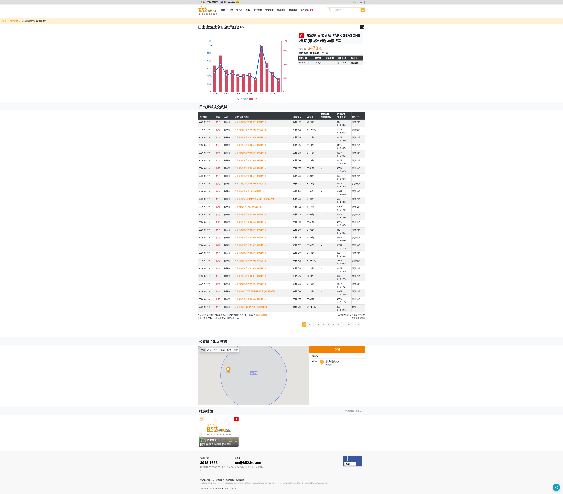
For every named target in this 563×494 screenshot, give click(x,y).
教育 (209, 349)
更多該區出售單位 (353, 410)
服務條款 (240, 479)
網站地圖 (230, 479)
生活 (216, 349)
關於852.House (207, 479)
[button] (223, 10)
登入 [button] (354, 2)
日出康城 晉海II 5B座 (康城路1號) (250, 191)
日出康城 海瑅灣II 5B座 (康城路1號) (251, 121)
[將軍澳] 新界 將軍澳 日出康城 (215, 444)
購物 (223, 349)
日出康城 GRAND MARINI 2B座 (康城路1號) (255, 198)
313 (350, 324)
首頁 (4, 20)
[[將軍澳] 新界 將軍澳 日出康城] (219, 432)
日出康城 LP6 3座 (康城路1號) (248, 206)
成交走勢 (14, 20)
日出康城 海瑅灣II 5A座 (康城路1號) (251, 129)
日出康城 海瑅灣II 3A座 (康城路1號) (251, 144)
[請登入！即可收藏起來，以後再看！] (201, 419)
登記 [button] (362, 2)
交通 (203, 349)
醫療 (236, 349)
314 (357, 324)
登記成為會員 (261, 314)
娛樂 (229, 349)
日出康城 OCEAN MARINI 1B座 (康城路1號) (255, 291)
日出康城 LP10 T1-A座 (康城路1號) (251, 306)
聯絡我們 (220, 479)
